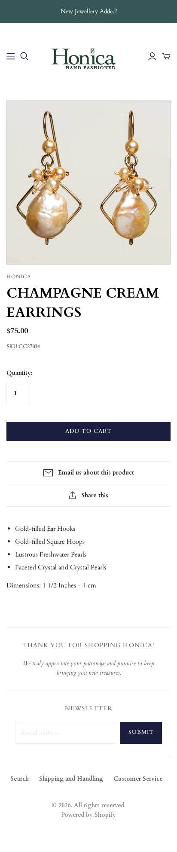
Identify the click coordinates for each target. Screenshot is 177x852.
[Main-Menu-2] (10, 56)
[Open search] (24, 56)
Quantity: (19, 373)
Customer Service (138, 779)
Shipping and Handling (71, 779)
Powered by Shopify (88, 815)
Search (19, 779)
